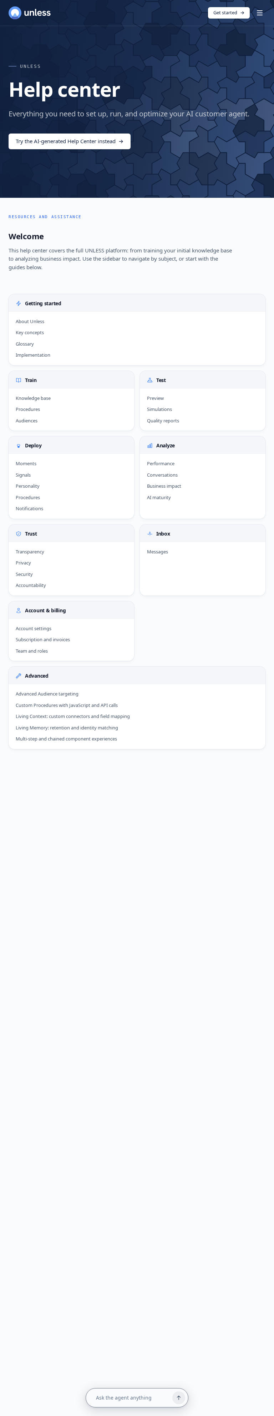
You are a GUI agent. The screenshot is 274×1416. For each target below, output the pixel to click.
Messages (157, 551)
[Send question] (179, 1398)
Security (24, 574)
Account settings (33, 628)
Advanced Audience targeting (47, 694)
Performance (160, 463)
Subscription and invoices (43, 639)
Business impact (164, 486)
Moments (26, 463)
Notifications (29, 508)
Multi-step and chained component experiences (66, 738)
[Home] (30, 12)
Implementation (33, 355)
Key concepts (30, 332)
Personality (28, 486)
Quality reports (163, 420)
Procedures (28, 409)
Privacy (23, 562)
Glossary (25, 344)
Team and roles (32, 651)
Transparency (30, 551)
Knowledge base (33, 398)
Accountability (31, 585)
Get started (228, 12)
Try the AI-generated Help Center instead (69, 141)
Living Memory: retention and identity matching (67, 727)
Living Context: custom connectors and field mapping (73, 716)
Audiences (26, 420)
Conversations (162, 475)
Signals (23, 475)
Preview (155, 398)
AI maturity (159, 497)
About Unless (30, 321)
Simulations (159, 409)
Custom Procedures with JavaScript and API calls (67, 705)
